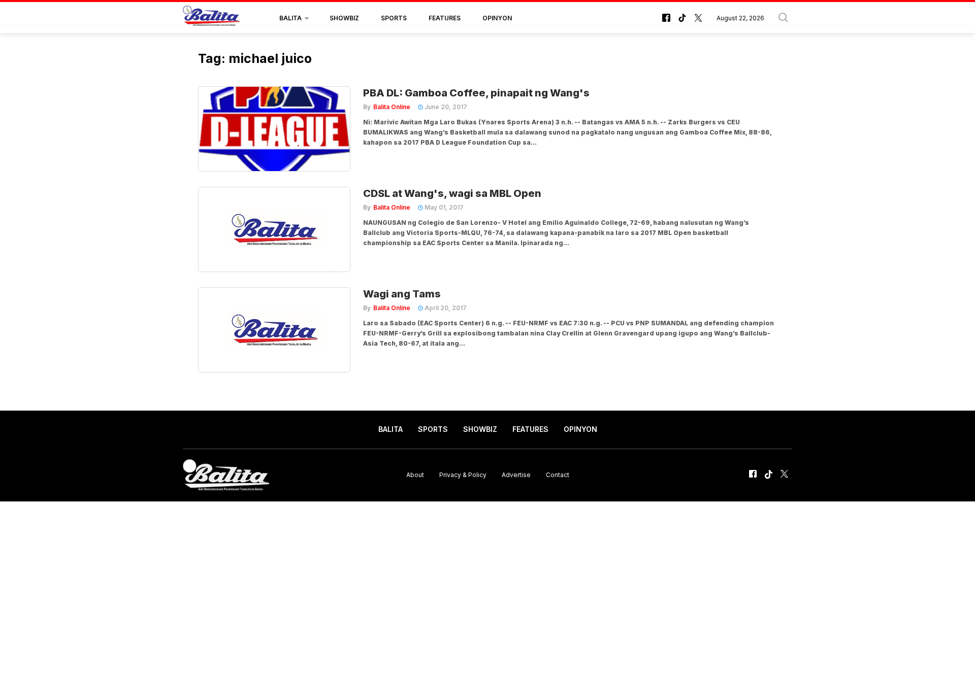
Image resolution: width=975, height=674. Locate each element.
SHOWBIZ (344, 18)
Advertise (516, 475)
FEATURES (445, 18)
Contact (557, 475)
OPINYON (497, 18)
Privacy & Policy (462, 475)
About (415, 475)
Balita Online (391, 107)
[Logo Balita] (211, 18)
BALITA (290, 18)
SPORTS (394, 18)
